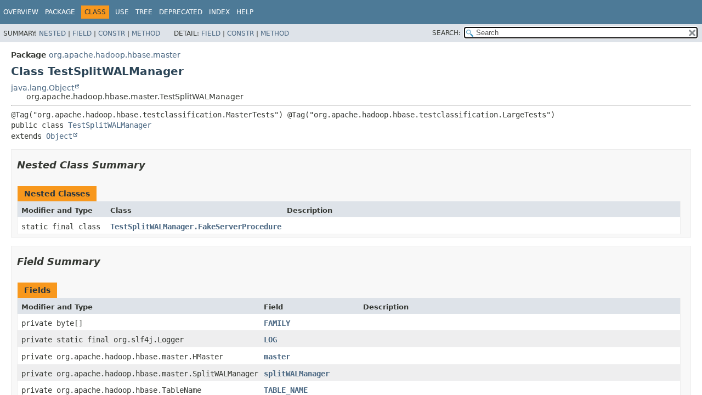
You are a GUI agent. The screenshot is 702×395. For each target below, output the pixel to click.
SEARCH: (446, 33)
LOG (270, 339)
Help (244, 12)
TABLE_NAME (286, 390)
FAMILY (277, 323)
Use (122, 12)
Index (219, 12)
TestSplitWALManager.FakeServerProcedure (195, 226)
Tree (143, 12)
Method (146, 33)
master (277, 356)
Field (82, 33)
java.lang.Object (42, 87)
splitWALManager (297, 373)
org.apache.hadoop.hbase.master (114, 54)
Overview (20, 12)
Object (59, 136)
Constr (111, 33)
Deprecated (180, 12)
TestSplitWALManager (109, 125)
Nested (52, 33)
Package (60, 12)
